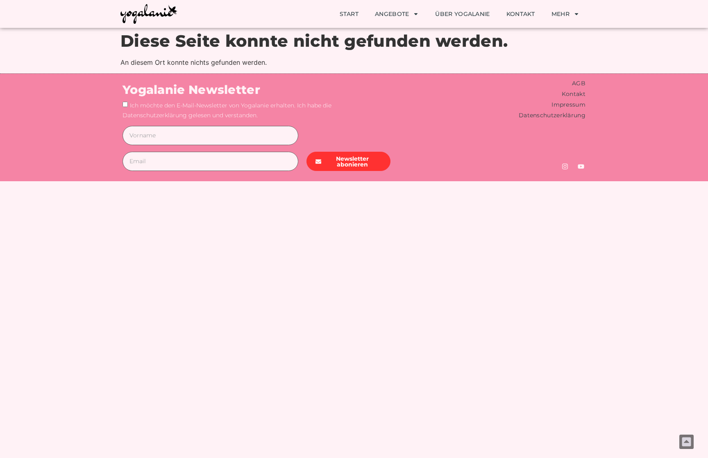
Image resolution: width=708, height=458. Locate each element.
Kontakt (520, 14)
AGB (578, 83)
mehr (560, 14)
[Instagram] (565, 166)
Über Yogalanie (462, 14)
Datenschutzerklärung (552, 115)
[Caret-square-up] (686, 442)
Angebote (392, 14)
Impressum (568, 104)
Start (349, 14)
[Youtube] (580, 166)
